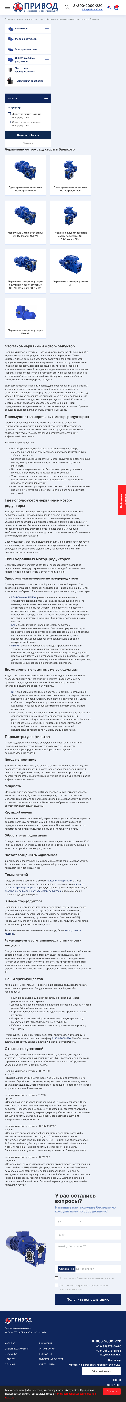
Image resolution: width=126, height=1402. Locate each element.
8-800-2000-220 (61, 1038)
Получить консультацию (88, 1299)
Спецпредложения (17, 1348)
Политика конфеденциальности (18, 1328)
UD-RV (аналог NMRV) (23, 597)
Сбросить (27, 143)
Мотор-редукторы (26, 38)
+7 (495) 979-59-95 (108, 1346)
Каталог (10, 1343)
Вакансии (45, 1343)
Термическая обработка (29, 80)
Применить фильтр (28, 135)
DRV (13, 691)
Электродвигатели (26, 49)
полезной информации (59, 880)
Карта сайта (47, 1364)
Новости (10, 1359)
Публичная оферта (51, 1359)
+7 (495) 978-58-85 (108, 1350)
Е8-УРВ (15, 645)
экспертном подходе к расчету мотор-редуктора (33, 890)
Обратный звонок (102, 1371)
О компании (47, 1348)
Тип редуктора (14, 107)
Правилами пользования (90, 1278)
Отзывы (10, 1364)
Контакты (45, 1353)
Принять (112, 1391)
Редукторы (21, 28)
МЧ (13, 624)
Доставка (11, 1353)
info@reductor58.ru (92, 9)
